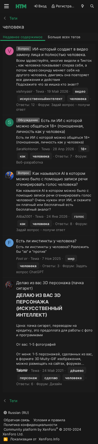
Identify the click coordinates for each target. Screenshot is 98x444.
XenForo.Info (49, 439)
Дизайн (56, 384)
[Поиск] (92, 6)
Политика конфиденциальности (30, 425)
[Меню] (6, 6)
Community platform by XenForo (42, 431)
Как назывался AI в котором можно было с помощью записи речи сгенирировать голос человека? (52, 179)
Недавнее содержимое (23, 37)
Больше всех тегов (64, 37)
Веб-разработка (29, 162)
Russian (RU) (18, 413)
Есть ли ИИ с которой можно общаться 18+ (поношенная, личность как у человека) (50, 126)
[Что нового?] (83, 6)
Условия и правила (49, 420)
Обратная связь (17, 420)
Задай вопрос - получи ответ (40, 230)
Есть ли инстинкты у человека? (46, 240)
